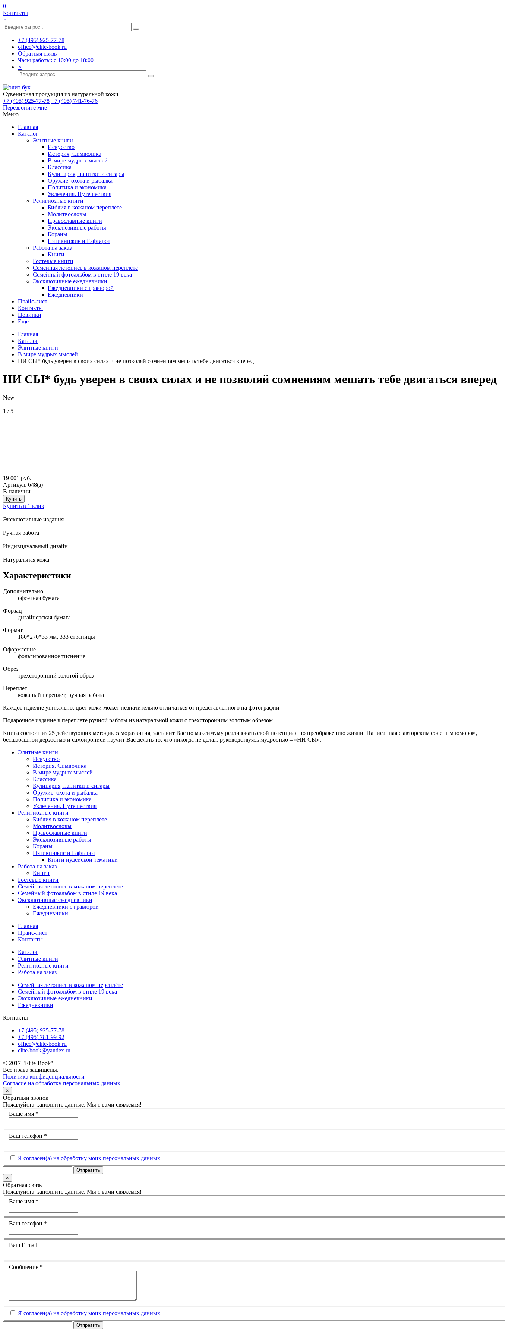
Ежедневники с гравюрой (81, 288)
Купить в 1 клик (23, 506)
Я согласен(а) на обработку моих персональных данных (89, 1158)
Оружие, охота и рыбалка (80, 180)
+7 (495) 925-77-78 (26, 101)
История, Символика (74, 154)
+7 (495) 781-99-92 (41, 1037)
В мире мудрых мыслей (78, 160)
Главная (28, 127)
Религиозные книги (58, 201)
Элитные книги (53, 140)
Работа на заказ (52, 247)
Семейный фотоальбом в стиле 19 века (82, 274)
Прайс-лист (32, 301)
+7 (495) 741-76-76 (74, 101)
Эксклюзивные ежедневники (70, 281)
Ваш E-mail (23, 1245)
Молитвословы (67, 214)
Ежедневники (65, 294)
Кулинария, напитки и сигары (86, 174)
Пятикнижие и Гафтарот (79, 241)
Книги (56, 254)
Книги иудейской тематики (83, 859)
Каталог (28, 133)
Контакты (15, 13)
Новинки (29, 315)
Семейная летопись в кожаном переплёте (85, 268)
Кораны (57, 234)
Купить (14, 499)
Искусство (61, 147)
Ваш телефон (28, 1136)
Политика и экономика (77, 187)
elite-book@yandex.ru (44, 1050)
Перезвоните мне (25, 107)
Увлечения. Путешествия (79, 194)
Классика (60, 167)
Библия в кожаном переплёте (85, 207)
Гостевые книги (53, 261)
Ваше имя (23, 1114)
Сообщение (26, 1267)
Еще (23, 321)
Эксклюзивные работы (77, 227)
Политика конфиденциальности (44, 1076)
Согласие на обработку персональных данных (61, 1083)
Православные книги (75, 221)
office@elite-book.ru (42, 1044)
